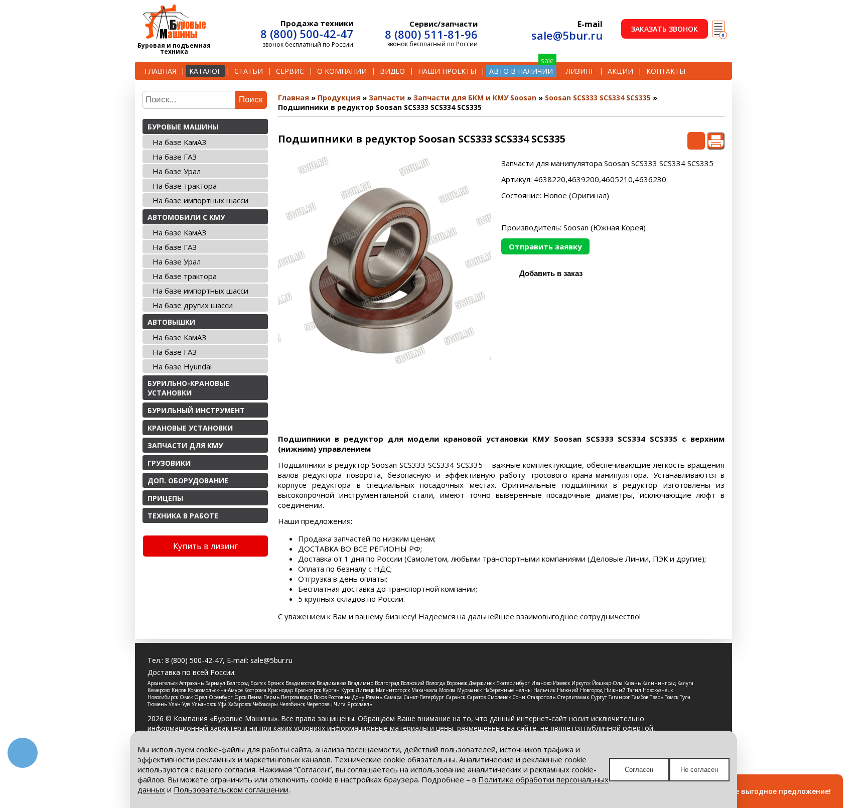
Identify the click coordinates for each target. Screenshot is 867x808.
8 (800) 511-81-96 (431, 34)
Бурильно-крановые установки (188, 387)
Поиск (250, 99)
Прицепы (165, 498)
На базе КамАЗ (179, 142)
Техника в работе (183, 515)
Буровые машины (183, 126)
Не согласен (699, 769)
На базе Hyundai (182, 366)
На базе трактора (185, 186)
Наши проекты (447, 71)
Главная (160, 71)
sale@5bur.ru (567, 35)
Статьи (248, 71)
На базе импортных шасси (200, 200)
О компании (342, 71)
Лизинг (580, 71)
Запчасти (387, 97)
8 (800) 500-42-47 (306, 33)
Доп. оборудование (188, 480)
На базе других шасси (193, 305)
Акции (620, 71)
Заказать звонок (664, 29)
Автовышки (171, 322)
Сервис (290, 71)
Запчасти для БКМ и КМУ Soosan (474, 97)
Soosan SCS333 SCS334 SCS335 (598, 97)
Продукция (339, 97)
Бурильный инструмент (196, 410)
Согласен (639, 769)
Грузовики (169, 463)
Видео (392, 71)
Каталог (205, 71)
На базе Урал (177, 171)
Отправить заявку (545, 246)
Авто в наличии (521, 71)
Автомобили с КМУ (186, 217)
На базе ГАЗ (175, 157)
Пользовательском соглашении (231, 789)
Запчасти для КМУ (185, 445)
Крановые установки (190, 428)
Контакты (665, 71)
